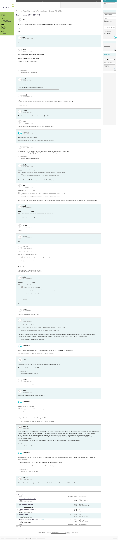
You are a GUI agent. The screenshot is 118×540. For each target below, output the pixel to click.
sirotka (25, 165)
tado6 (24, 49)
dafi (24, 19)
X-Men (24, 359)
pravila (4, 33)
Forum (2, 18)
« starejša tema (41, 532)
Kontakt (34, 538)
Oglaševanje (28, 538)
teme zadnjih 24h (7, 21)
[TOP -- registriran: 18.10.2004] (20, 186)
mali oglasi (5, 20)
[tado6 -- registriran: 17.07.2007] (20, 50)
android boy (21, 516)
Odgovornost (21, 538)
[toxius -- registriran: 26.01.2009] (20, 278)
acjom (24, 121)
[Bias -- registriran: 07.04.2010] (20, 38)
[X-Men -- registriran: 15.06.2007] (20, 360)
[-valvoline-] (20, 427)
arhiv (4, 15)
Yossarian (26, 247)
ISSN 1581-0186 (41, 538)
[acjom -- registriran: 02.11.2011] (20, 122)
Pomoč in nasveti (28, 501)
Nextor (25, 110)
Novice (3, 14)
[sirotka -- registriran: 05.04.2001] (20, 165)
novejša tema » (75, 532)
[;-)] (20, 320)
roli (19, 505)
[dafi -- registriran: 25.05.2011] (20, 20)
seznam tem (107, 46)
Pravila (2, 538)
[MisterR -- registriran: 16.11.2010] (20, 237)
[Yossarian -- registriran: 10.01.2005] (20, 247)
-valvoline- (26, 426)
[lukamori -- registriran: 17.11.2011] (20, 147)
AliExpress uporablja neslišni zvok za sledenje (33, 1)
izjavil (34, 170)
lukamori (25, 146)
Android (29, 522)
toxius (24, 277)
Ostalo (2, 31)
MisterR (25, 236)
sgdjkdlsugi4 (82, 520)
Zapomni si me (108, 21)
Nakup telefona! (23, 514)
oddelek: (49, 532)
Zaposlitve (3, 27)
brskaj (4, 28)
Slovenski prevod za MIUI (26, 504)
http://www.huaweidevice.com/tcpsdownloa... (33, 87)
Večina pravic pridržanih (11, 538)
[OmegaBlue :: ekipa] (20, 133)
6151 (80, 499)
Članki (2, 24)
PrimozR (21, 521)
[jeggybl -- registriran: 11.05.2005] (20, 310)
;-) (23, 320)
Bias (24, 37)
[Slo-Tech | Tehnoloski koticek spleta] (8, 6)
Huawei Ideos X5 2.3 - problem (27, 499)
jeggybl (25, 309)
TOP (24, 185)
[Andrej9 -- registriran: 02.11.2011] (20, 95)
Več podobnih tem (20, 527)
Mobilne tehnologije (28, 507)
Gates (20, 500)
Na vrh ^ (115, 538)
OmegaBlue (26, 132)
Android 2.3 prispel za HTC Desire (28, 520)
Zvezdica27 (81, 504)
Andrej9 (25, 95)
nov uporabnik (107, 31)
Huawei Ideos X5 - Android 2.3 (27, 509)
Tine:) (80, 514)
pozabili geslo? (107, 33)
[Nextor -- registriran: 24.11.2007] (20, 111)
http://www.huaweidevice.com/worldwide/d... (28, 314)
